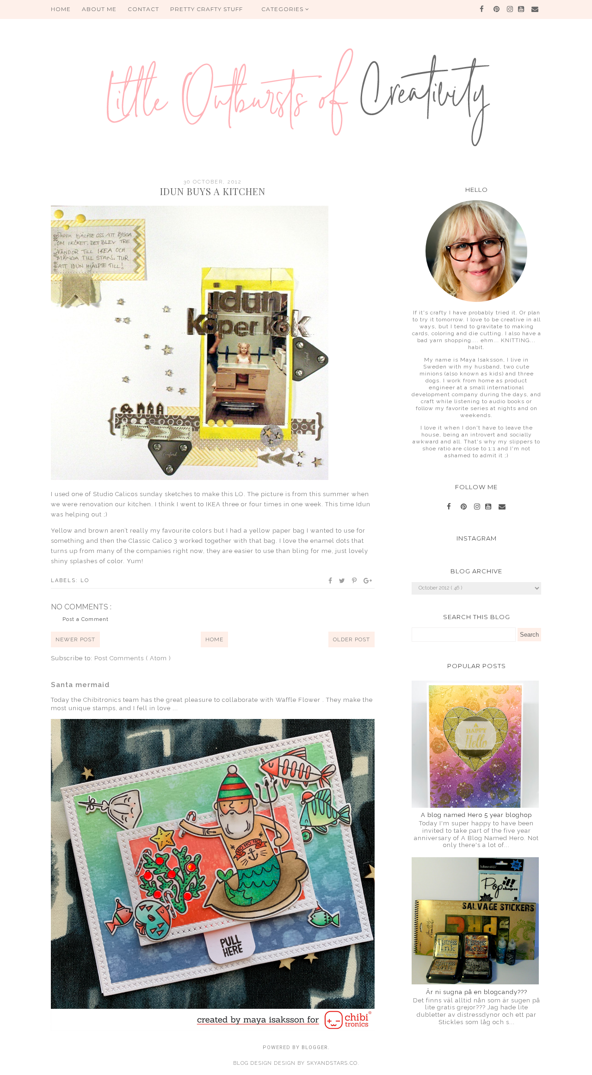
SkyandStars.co (332, 1063)
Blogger (315, 1047)
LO (84, 580)
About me (99, 9)
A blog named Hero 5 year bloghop (476, 814)
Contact (143, 9)
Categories (283, 9)
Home (214, 639)
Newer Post (75, 639)
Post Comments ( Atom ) (132, 658)
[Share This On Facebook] (330, 581)
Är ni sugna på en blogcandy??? (476, 992)
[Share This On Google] (368, 581)
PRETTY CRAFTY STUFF (206, 9)
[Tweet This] (342, 581)
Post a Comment (85, 619)
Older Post (351, 639)
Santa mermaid (80, 685)
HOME (61, 9)
